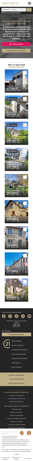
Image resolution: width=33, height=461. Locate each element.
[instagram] (10, 316)
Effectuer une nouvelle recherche (11, 12)
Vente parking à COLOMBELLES (16, 401)
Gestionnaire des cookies (16, 383)
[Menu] (29, 3)
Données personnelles (16, 379)
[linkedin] (23, 316)
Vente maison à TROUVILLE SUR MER (16, 424)
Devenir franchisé (17, 345)
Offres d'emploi (16, 341)
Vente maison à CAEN (16, 409)
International (16, 363)
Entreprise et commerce (19, 349)
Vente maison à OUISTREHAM (16, 415)
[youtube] (29, 316)
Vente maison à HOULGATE (16, 421)
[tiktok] (16, 316)
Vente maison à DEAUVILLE (16, 412)
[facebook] (4, 316)
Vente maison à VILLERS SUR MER (16, 427)
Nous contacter (17, 367)
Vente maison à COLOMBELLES (16, 395)
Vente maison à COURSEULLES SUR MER (16, 418)
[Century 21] (10, 3)
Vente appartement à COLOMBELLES (16, 398)
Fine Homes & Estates (19, 354)
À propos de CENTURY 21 (20, 358)
